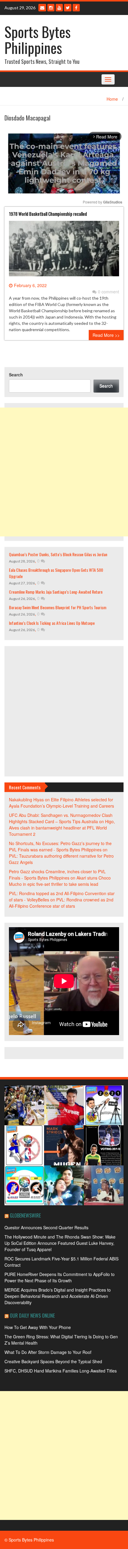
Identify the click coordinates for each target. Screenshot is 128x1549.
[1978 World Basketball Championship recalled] (64, 251)
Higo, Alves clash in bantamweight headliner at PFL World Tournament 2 (62, 827)
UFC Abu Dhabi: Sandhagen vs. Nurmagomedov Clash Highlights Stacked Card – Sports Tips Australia (61, 818)
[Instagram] (50, 7)
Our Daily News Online (32, 1315)
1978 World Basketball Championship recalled (48, 213)
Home (112, 99)
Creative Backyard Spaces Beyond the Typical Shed (53, 1361)
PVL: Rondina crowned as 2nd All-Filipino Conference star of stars (61, 903)
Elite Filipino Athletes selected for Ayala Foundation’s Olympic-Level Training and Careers (61, 803)
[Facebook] (76, 7)
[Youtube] (59, 7)
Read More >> (106, 335)
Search (16, 375)
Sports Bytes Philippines (37, 39)
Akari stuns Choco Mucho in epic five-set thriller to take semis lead (60, 881)
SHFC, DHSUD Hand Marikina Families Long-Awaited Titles (60, 1371)
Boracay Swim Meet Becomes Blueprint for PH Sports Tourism (57, 607)
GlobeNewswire (25, 1215)
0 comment (108, 292)
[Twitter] (67, 7)
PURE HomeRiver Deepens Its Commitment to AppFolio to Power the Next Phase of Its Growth (59, 1277)
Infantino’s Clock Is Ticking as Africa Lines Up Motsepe (52, 623)
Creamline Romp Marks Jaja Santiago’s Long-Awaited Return (55, 592)
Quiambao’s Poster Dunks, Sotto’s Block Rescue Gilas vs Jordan (58, 554)
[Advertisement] (64, 472)
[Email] (42, 7)
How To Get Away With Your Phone (37, 1327)
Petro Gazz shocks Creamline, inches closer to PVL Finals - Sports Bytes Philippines (57, 874)
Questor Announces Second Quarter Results (46, 1227)
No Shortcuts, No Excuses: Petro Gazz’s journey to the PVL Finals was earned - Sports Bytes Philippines (60, 846)
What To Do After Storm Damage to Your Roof (47, 1352)
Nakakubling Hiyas (26, 800)
